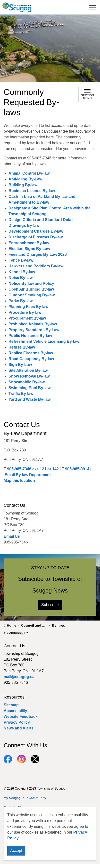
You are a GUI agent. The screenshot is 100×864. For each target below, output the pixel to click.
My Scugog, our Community (25, 798)
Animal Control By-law (29, 173)
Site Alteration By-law (28, 370)
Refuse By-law (21, 347)
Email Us (12, 536)
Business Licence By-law (31, 191)
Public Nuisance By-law (30, 336)
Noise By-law (20, 278)
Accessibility (15, 711)
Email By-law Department (28, 475)
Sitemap (11, 705)
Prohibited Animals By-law (32, 324)
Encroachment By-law (28, 243)
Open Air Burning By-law (31, 289)
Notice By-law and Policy (31, 283)
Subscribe (50, 605)
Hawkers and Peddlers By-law (35, 266)
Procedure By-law (24, 312)
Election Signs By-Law (29, 249)
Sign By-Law (20, 365)
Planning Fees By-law (28, 307)
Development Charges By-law (36, 231)
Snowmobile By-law (26, 382)
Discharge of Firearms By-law (35, 237)
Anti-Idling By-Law (25, 179)
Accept (16, 851)
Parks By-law (20, 301)
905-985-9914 (77, 469)
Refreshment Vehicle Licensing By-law (43, 341)
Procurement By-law (27, 318)
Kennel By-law (21, 272)
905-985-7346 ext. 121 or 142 (33, 469)
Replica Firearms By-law (30, 353)
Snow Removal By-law (29, 376)
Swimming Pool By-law (29, 388)
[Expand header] (92, 7)
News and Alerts (18, 728)
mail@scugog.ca (19, 677)
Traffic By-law (21, 394)
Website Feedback (21, 716)
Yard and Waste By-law (29, 399)
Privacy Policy (17, 722)
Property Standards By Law (33, 330)
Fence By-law (20, 260)
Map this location (19, 480)
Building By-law (22, 185)
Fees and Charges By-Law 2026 (37, 254)
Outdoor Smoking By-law (31, 295)
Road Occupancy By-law (31, 359)
